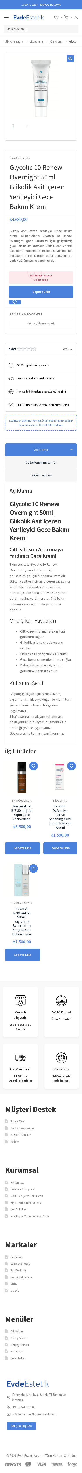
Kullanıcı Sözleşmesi (22, 1189)
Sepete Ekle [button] (22, 848)
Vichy (14, 1284)
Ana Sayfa (16, 41)
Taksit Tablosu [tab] (41, 475)
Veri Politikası (19, 1209)
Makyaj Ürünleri (20, 1345)
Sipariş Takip (18, 1121)
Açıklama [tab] (41, 449)
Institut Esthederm (21, 1277)
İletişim (15, 1141)
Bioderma (16, 1257)
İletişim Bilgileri (21, 1426)
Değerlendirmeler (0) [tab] (41, 462)
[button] (70, 58)
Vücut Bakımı (18, 1358)
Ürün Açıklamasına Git (41, 323)
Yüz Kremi (55, 41)
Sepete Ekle (41, 291)
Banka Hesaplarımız (22, 1128)
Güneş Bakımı (19, 1338)
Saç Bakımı (17, 1351)
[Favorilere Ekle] (15, 302)
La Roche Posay (20, 1264)
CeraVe (15, 1290)
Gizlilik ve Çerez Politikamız (27, 1196)
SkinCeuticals (20, 158)
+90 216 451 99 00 (23, 1407)
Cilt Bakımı (36, 41)
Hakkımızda (18, 1182)
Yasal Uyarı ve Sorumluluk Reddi (30, 1216)
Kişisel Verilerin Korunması (26, 1203)
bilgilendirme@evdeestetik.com (34, 1414)
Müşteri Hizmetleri (21, 1135)
